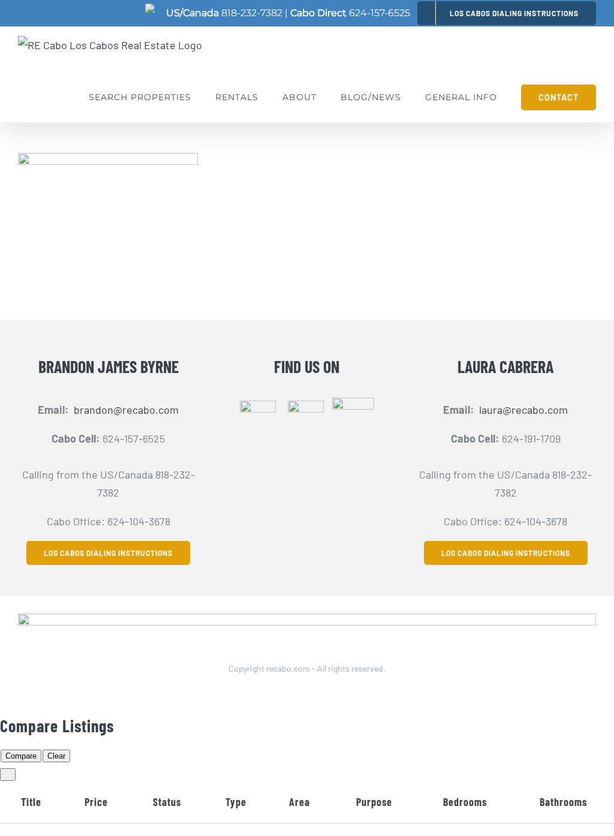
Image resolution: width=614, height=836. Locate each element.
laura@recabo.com (523, 409)
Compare (21, 755)
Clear (56, 755)
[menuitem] (506, 13)
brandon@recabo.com (126, 409)
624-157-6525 (379, 13)
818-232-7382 (251, 13)
